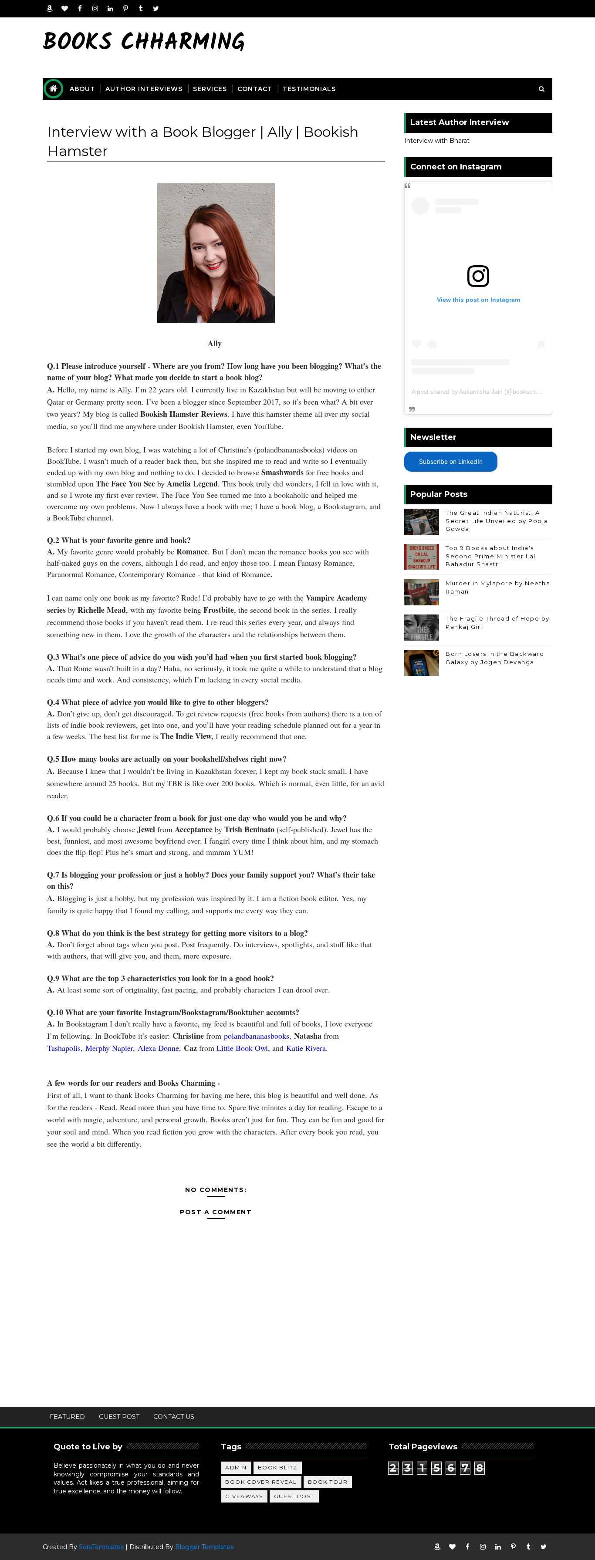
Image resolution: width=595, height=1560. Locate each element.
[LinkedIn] (110, 8)
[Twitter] (155, 8)
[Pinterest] (125, 8)
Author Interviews (144, 89)
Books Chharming (144, 44)
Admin (236, 1467)
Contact (254, 89)
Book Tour (328, 1482)
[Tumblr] (140, 8)
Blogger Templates (204, 1547)
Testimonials (309, 89)
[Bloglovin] (64, 8)
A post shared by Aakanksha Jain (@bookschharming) (486, 391)
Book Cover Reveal (261, 1482)
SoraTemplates (101, 1547)
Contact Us (173, 1417)
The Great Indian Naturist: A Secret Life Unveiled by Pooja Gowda (497, 520)
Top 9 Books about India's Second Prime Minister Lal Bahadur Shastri (491, 555)
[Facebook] (79, 8)
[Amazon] (49, 8)
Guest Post (119, 1417)
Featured (67, 1417)
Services (210, 89)
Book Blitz (278, 1467)
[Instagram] (94, 8)
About (82, 89)
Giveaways (244, 1496)
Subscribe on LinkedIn (451, 461)
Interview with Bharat (437, 141)
